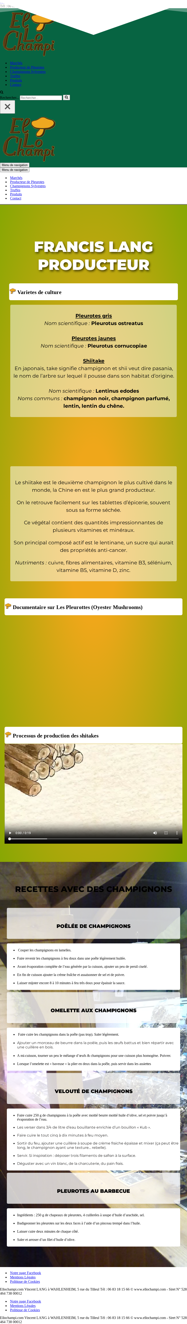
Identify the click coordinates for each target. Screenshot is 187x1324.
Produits (16, 80)
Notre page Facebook (25, 1273)
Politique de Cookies (25, 1281)
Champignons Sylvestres (28, 72)
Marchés (16, 63)
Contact (15, 85)
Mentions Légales (23, 1277)
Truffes (15, 76)
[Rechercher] (1, 93)
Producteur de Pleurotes (27, 67)
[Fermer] (7, 107)
